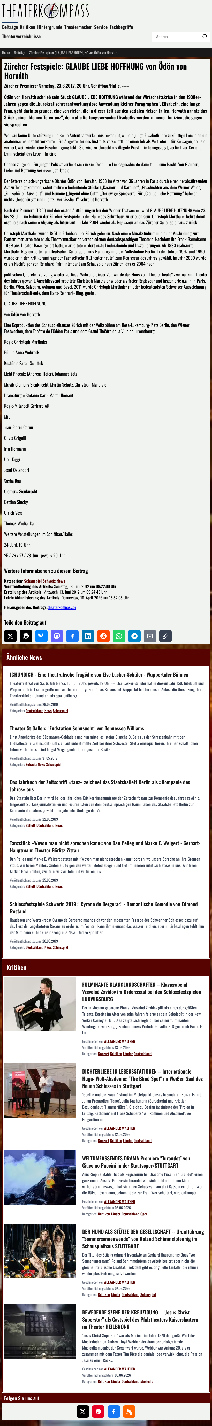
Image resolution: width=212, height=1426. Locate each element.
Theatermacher (78, 27)
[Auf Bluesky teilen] (41, 636)
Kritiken (27, 27)
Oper (143, 1213)
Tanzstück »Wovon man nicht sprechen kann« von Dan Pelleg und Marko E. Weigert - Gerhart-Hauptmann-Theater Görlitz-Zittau (105, 846)
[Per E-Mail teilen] (150, 636)
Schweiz (49, 581)
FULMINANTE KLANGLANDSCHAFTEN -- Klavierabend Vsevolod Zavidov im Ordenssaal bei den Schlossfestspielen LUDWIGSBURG (141, 992)
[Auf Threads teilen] (26, 636)
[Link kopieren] (165, 636)
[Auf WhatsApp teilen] (119, 636)
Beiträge (10, 27)
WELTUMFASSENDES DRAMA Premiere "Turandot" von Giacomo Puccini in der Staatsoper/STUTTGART (136, 1161)
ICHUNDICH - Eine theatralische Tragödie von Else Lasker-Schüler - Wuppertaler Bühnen (99, 674)
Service (101, 27)
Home (6, 52)
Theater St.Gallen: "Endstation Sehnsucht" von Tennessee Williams (77, 728)
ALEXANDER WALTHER (119, 1041)
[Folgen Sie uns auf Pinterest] (98, 1411)
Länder (128, 1053)
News (61, 581)
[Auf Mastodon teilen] (57, 636)
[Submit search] (205, 37)
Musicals (146, 1381)
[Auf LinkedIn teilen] (88, 636)
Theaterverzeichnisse (21, 36)
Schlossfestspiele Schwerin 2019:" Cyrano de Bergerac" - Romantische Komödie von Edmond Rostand (104, 907)
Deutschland (34, 710)
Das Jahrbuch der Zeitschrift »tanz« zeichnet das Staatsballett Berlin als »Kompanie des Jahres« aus (100, 785)
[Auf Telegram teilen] (134, 636)
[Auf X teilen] (10, 636)
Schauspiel (33, 581)
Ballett (30, 825)
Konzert (103, 1053)
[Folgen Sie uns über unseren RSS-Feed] (129, 1411)
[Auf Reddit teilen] (103, 636)
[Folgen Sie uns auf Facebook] (114, 1411)
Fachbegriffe (121, 27)
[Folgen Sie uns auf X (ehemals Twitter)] (83, 1411)
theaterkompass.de (62, 607)
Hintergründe (49, 27)
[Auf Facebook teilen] (72, 636)
